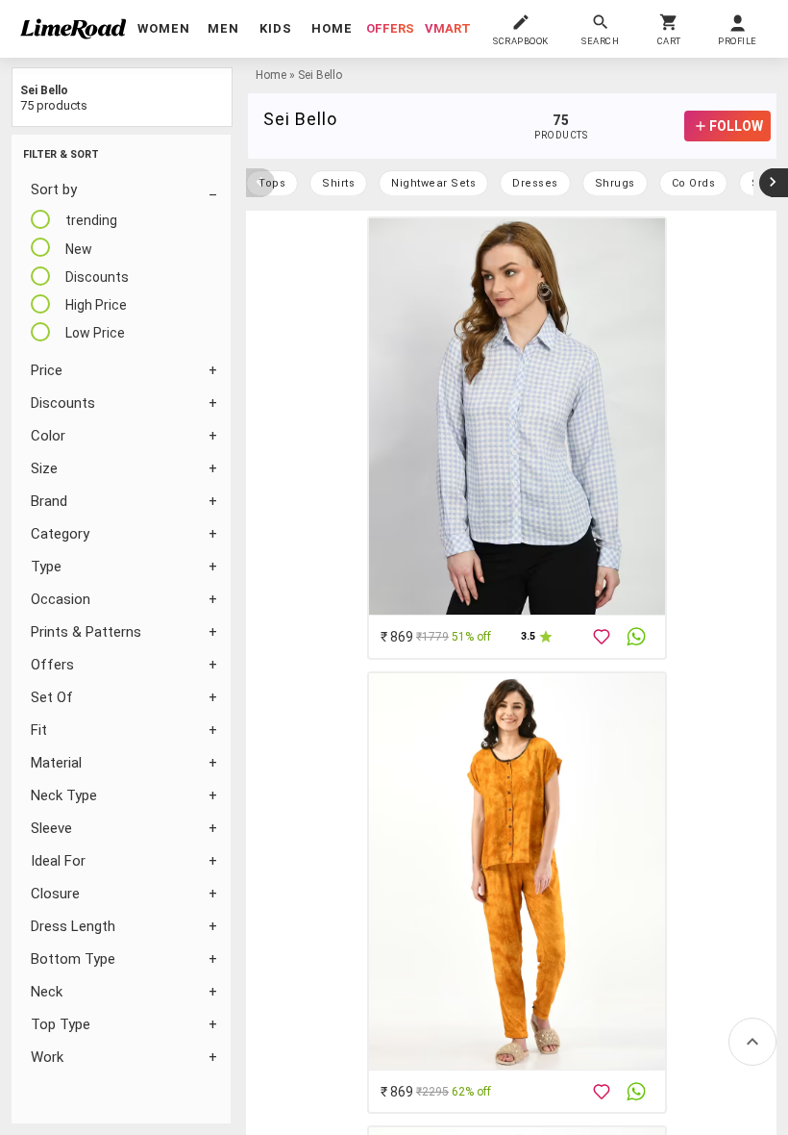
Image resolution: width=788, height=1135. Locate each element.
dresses (535, 183)
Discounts (63, 403)
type (46, 566)
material (56, 762)
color (48, 435)
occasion (60, 599)
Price (46, 370)
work (47, 1057)
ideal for (58, 861)
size (44, 468)
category (60, 533)
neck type (64, 795)
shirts (338, 183)
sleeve (51, 828)
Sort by (54, 189)
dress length (73, 926)
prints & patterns (86, 632)
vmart (448, 28)
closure (55, 893)
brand (49, 501)
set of (52, 697)
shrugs (615, 183)
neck (46, 991)
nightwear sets (433, 183)
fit (39, 730)
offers (390, 28)
